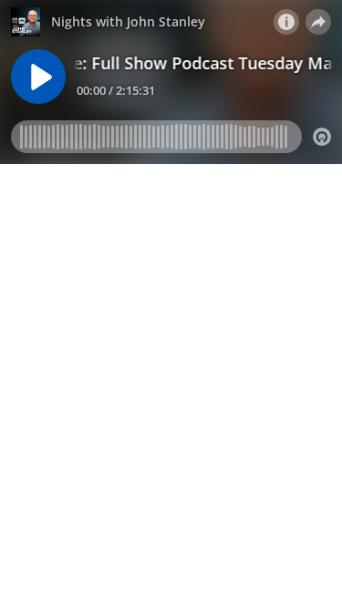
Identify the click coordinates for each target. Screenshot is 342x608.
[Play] (38, 76)
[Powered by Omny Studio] (322, 137)
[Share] (318, 22)
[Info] (286, 22)
